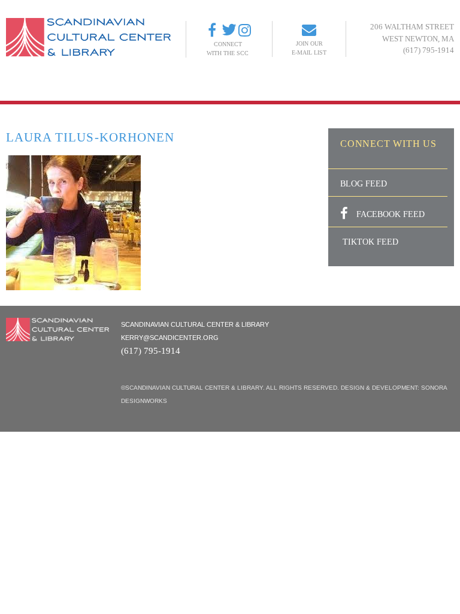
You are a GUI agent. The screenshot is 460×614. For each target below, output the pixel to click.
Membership (395, 87)
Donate (310, 87)
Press (444, 87)
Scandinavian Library (238, 87)
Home (92, 87)
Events (165, 87)
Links (347, 87)
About (126, 87)
